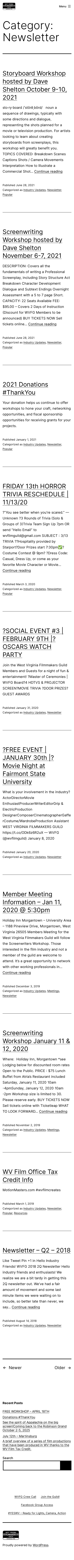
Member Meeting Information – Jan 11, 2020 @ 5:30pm (32, 902)
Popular (8, 194)
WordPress (40, 1545)
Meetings (53, 991)
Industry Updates (34, 190)
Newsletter (54, 190)
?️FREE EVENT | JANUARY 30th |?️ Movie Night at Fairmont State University (28, 765)
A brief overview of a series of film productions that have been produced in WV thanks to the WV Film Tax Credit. (37, 1445)
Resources (20, 1213)
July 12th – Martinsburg (20, 1436)
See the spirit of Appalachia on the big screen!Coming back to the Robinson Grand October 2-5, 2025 (35, 1426)
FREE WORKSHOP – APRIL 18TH (26, 1411)
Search (8, 1458)
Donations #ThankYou (19, 1417)
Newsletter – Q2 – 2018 (37, 1250)
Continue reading (48, 171)
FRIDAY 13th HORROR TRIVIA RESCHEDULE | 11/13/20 (36, 494)
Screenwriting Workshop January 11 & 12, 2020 (36, 1041)
